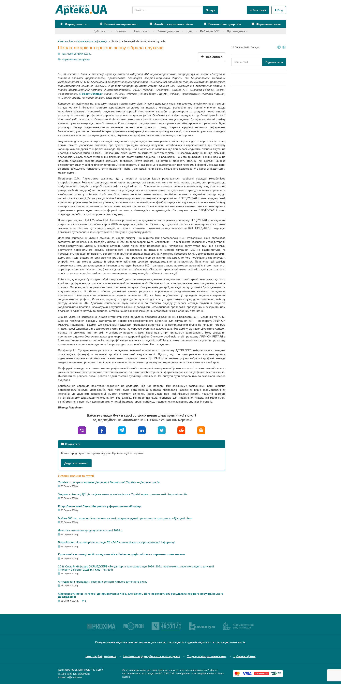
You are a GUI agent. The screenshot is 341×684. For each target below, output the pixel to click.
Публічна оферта (244, 656)
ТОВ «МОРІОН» (81, 674)
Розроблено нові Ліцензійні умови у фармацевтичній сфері (99, 506)
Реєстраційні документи (101, 656)
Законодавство (168, 31)
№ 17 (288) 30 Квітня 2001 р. (76, 54)
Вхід (280, 10)
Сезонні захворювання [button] (120, 24)
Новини (120, 31)
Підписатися (274, 62)
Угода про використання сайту (206, 656)
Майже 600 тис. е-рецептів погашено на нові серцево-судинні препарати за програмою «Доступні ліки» (125, 518)
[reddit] (181, 430)
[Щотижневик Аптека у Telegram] (279, 47)
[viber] (82, 430)
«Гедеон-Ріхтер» (91, 93)
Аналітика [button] (140, 31)
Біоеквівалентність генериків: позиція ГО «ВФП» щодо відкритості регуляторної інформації (116, 542)
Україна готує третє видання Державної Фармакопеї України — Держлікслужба (109, 482)
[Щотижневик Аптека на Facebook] (284, 47)
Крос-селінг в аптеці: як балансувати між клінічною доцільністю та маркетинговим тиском (121, 554)
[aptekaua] (201, 430)
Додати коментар (76, 463)
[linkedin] (142, 430)
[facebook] (102, 430)
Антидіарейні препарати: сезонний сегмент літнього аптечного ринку (102, 581)
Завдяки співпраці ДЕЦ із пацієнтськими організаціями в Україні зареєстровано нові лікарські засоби (122, 494)
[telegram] (122, 430)
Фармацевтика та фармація (76, 59)
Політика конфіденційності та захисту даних (151, 656)
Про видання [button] (236, 31)
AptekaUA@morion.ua (70, 677)
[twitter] (162, 430)
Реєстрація (259, 10)
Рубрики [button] (99, 31)
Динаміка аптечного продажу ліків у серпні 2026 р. (90, 530)
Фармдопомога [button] (75, 24)
